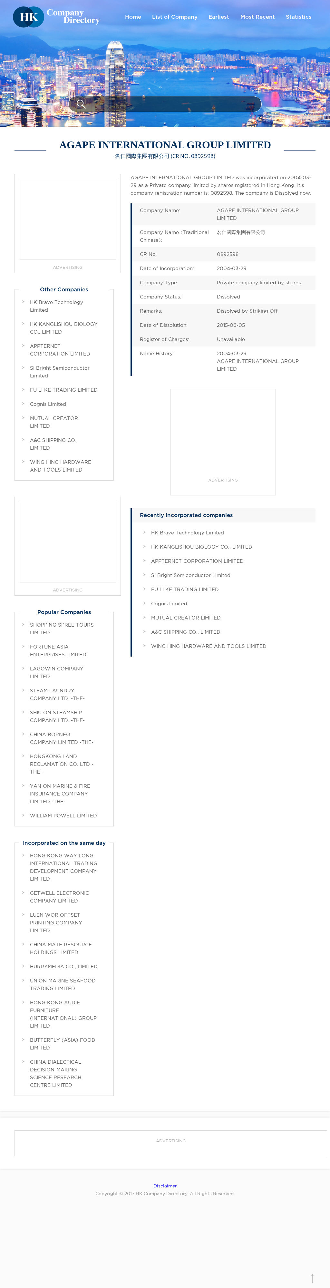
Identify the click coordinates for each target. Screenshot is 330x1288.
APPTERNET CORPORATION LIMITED (197, 561)
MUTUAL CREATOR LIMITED (186, 617)
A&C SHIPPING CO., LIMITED (185, 632)
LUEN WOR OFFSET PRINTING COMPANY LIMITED (56, 922)
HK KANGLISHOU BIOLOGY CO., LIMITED (201, 547)
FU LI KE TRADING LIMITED (185, 589)
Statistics (299, 17)
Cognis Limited (169, 603)
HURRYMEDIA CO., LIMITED (64, 966)
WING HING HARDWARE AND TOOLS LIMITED (209, 646)
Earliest (219, 17)
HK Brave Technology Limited (187, 532)
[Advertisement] (223, 434)
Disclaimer (165, 1185)
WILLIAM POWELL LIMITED (63, 815)
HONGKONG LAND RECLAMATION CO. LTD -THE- (61, 764)
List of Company (175, 17)
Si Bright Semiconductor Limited (190, 575)
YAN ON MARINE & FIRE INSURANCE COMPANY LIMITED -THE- (60, 793)
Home (133, 17)
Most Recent (257, 17)
